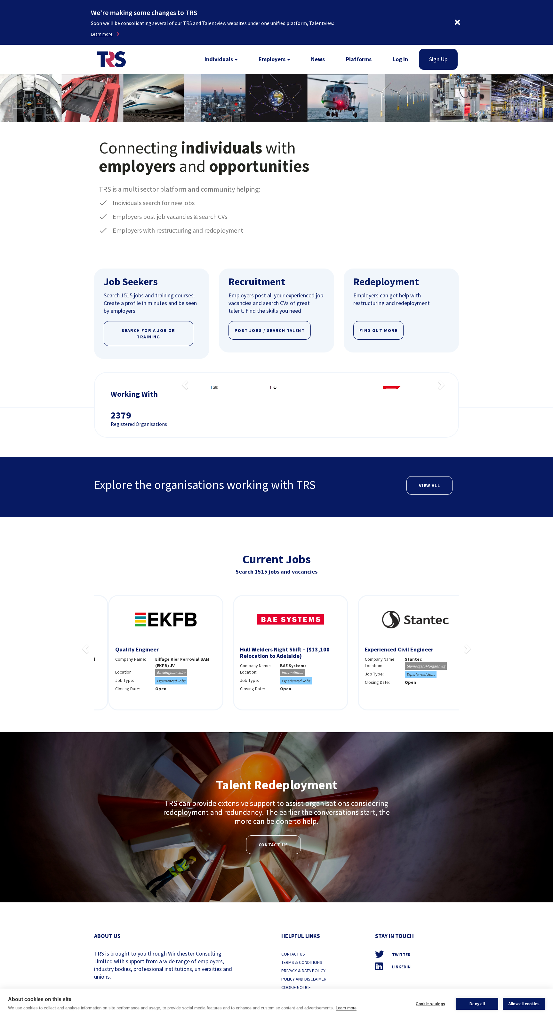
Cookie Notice (296, 987)
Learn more (346, 1008)
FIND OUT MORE (378, 330)
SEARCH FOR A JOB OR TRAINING (148, 333)
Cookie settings (430, 1004)
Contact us (273, 845)
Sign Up (438, 59)
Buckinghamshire (157, 672)
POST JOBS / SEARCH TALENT (270, 330)
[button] (184, 383)
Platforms (359, 59)
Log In (400, 59)
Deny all (477, 1004)
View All (429, 485)
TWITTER (401, 954)
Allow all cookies (524, 1004)
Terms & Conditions (301, 962)
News (318, 59)
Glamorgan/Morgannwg (411, 666)
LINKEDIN (401, 967)
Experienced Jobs (157, 680)
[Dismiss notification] (457, 22)
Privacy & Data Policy (303, 970)
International (278, 672)
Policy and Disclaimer (303, 979)
